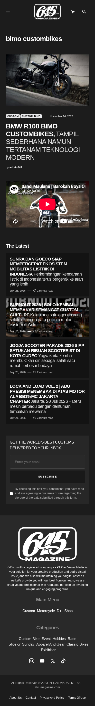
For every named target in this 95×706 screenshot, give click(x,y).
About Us (16, 697)
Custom (13, 116)
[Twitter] (52, 660)
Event (46, 638)
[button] (8, 11)
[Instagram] (31, 660)
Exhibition (48, 650)
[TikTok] (63, 660)
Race (72, 638)
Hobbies (59, 638)
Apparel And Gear (50, 644)
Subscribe (47, 476)
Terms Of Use (77, 697)
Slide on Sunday (21, 644)
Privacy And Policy (52, 697)
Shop (68, 611)
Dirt (59, 611)
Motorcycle (46, 611)
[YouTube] (42, 660)
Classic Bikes (77, 644)
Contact (31, 697)
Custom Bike (31, 116)
